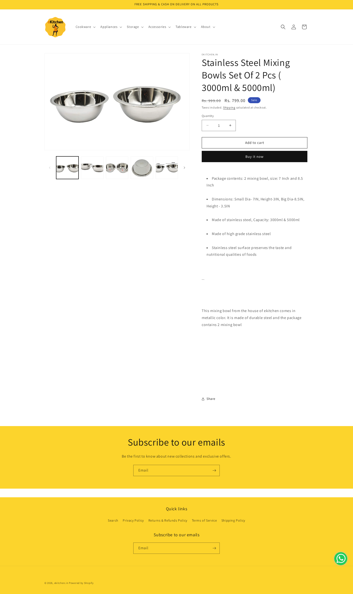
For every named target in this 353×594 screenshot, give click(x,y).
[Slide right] (184, 167)
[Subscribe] (214, 470)
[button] (85, 27)
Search (113, 520)
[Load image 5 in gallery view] (167, 167)
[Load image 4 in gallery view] (142, 167)
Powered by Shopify (81, 583)
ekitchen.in (61, 583)
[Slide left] (49, 167)
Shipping (229, 107)
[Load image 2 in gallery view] (92, 167)
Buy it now (254, 156)
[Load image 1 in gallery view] (67, 167)
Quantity (208, 116)
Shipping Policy (233, 520)
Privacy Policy (133, 520)
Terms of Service (204, 520)
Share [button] (211, 398)
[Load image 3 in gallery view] (117, 167)
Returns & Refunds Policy (167, 520)
